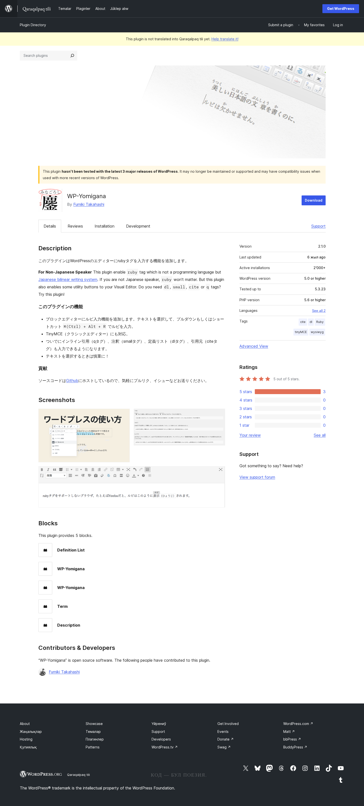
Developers (161, 739)
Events (223, 731)
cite (303, 322)
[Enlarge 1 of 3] (123, 415)
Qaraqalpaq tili (78, 775)
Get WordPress (340, 8)
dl (311, 322)
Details (50, 226)
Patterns (93, 747)
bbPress (292, 739)
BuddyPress (295, 747)
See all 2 (319, 311)
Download (313, 200)
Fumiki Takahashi (88, 204)
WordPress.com (298, 723)
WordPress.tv (165, 747)
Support (318, 226)
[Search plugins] (72, 56)
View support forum (257, 477)
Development (138, 226)
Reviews (75, 226)
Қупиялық (28, 747)
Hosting (26, 739)
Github (72, 380)
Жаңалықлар (31, 731)
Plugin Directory (33, 25)
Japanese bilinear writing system (67, 279)
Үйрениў (159, 723)
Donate (225, 739)
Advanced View (253, 346)
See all (320, 435)
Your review (250, 435)
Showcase (94, 723)
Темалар (93, 731)
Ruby (320, 322)
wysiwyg (317, 332)
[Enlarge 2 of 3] (218, 415)
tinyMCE (301, 332)
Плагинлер (95, 739)
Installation (104, 226)
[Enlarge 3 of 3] (218, 472)
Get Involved (228, 723)
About (25, 723)
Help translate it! (224, 39)
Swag (224, 747)
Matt (289, 731)
